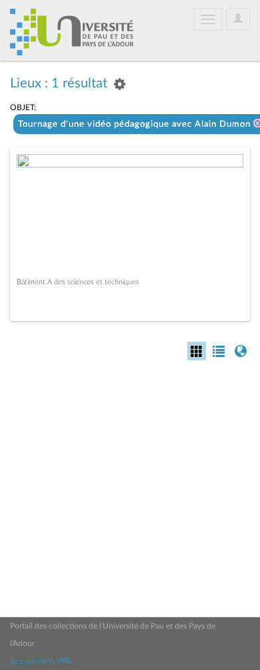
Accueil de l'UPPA (41, 661)
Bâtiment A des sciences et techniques (78, 282)
